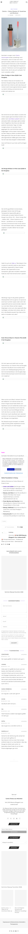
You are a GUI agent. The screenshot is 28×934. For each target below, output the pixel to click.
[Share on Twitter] (18, 527)
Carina (11, 15)
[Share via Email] (21, 527)
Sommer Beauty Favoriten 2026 (14, 592)
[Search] (26, 2)
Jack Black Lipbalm (13, 119)
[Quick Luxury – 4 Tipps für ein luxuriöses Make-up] (7, 898)
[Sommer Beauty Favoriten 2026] (14, 573)
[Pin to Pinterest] (20, 527)
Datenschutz (15, 922)
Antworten (24, 654)
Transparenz (14, 924)
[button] (2, 575)
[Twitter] (11, 931)
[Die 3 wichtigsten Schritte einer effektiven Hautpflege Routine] (21, 898)
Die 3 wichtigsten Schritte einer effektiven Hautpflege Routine (20, 910)
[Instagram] (13, 931)
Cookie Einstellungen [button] (10, 473)
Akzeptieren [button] (11, 469)
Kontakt (22, 922)
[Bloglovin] (18, 931)
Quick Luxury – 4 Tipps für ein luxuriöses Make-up (6, 909)
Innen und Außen (8, 486)
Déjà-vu (14, 263)
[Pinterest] (15, 931)
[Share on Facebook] (17, 527)
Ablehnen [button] (18, 469)
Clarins (4, 521)
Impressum (6, 922)
